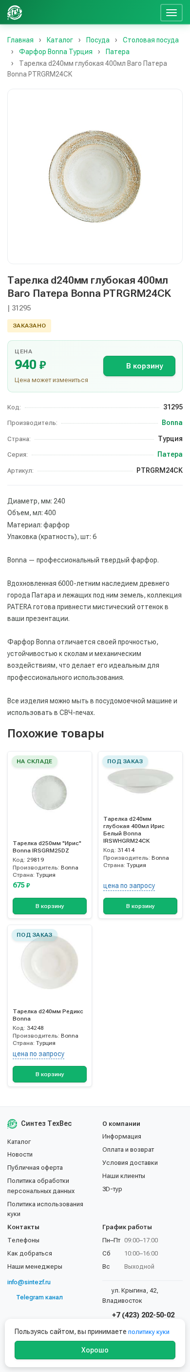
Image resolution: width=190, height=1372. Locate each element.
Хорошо (95, 1350)
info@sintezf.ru (29, 1282)
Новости (20, 1154)
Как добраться (29, 1253)
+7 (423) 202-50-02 (142, 1315)
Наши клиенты (123, 1175)
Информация (121, 1136)
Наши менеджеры (34, 1266)
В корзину (144, 366)
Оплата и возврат (128, 1149)
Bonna (172, 422)
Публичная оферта (35, 1167)
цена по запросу (129, 885)
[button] (95, 176)
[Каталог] (82, 12)
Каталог (19, 1141)
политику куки (149, 1331)
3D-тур (112, 1189)
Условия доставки (130, 1162)
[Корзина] (149, 12)
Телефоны (23, 1240)
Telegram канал (39, 1297)
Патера (170, 454)
